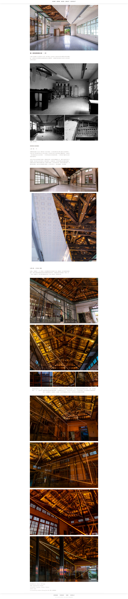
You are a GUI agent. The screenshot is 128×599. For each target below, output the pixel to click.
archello (72, 595)
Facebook (62, 595)
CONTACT (73, 1)
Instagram (56, 595)
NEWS (62, 1)
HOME (54, 1)
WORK (58, 1)
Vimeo (67, 595)
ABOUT (67, 1)
